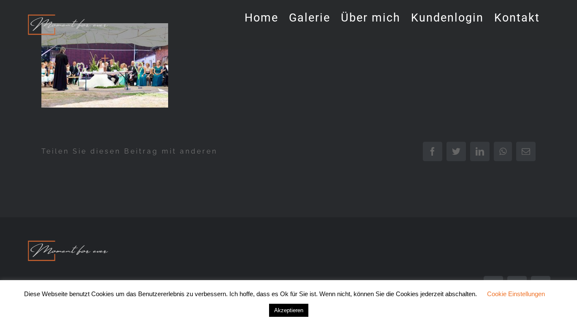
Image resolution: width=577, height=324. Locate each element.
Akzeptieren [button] (288, 310)
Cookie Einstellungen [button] (516, 293)
